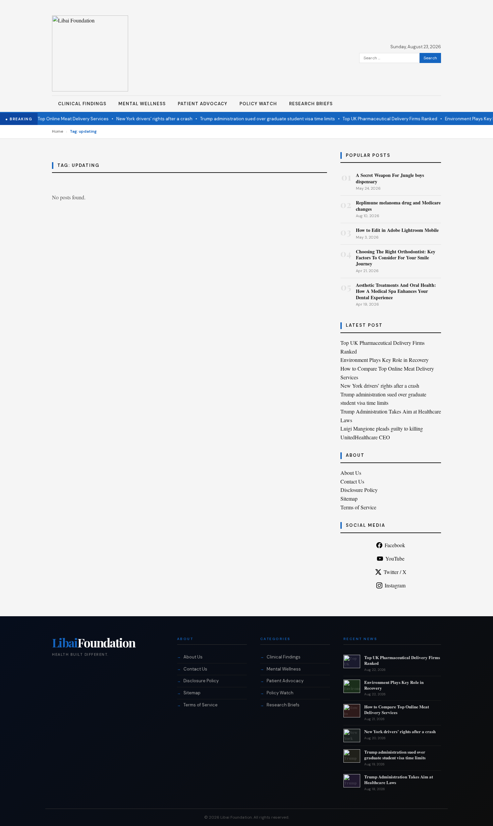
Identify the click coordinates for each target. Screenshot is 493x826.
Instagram (395, 585)
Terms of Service (358, 507)
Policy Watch (258, 104)
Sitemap (349, 498)
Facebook (395, 545)
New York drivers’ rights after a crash (146, 119)
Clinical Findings (82, 104)
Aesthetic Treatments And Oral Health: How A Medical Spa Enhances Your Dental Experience (396, 291)
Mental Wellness (142, 104)
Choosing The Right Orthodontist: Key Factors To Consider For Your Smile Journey (395, 257)
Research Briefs (311, 104)
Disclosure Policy (359, 489)
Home (57, 131)
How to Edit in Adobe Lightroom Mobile (397, 230)
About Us (350, 472)
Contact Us (352, 481)
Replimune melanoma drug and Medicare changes (398, 205)
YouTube (394, 558)
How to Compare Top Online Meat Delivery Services (396, 709)
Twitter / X (395, 571)
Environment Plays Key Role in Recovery (384, 359)
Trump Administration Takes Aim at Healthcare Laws (398, 779)
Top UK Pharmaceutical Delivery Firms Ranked (382, 119)
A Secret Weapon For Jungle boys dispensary (390, 178)
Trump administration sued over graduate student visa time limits (259, 119)
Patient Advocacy (202, 104)
